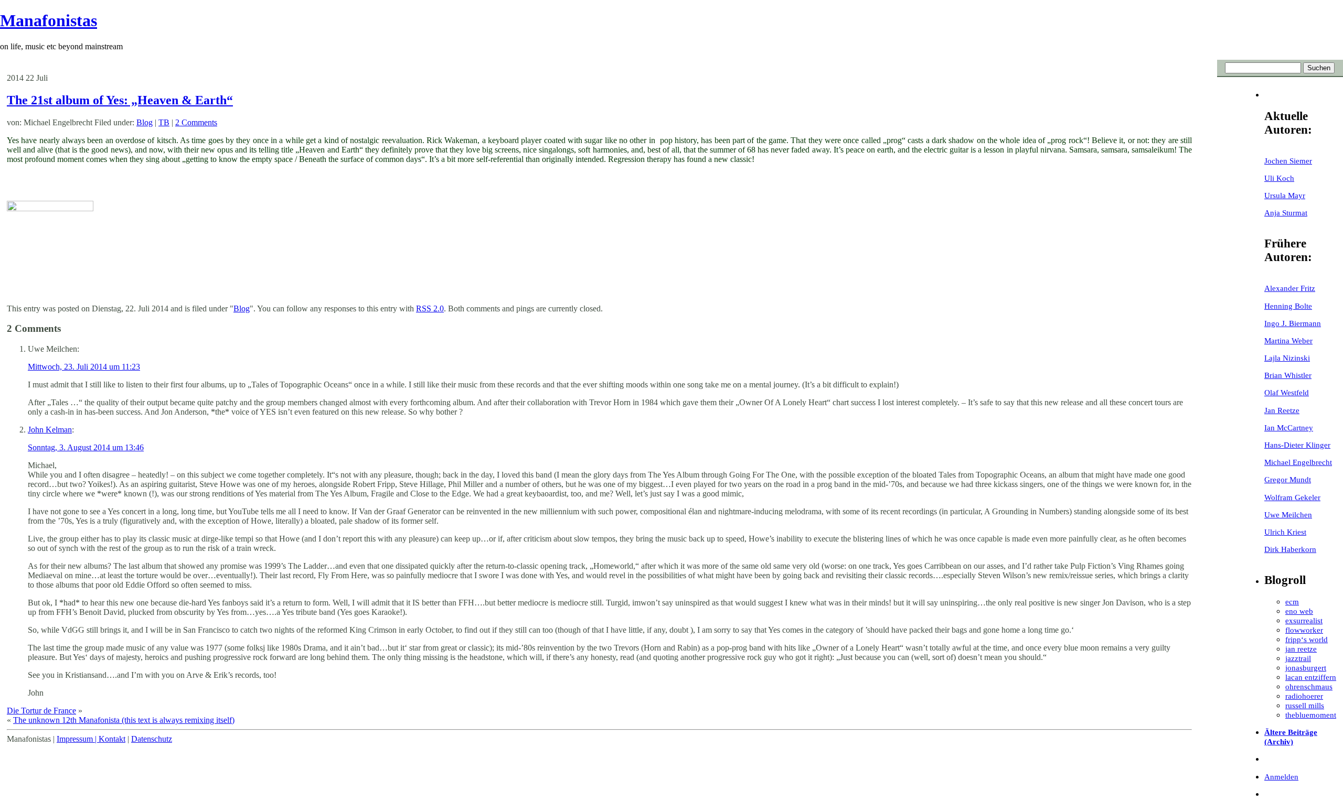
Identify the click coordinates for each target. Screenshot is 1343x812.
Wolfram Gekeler (1292, 497)
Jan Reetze (1281, 410)
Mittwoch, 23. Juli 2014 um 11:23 (84, 366)
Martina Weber (1288, 340)
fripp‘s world (1306, 639)
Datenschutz (151, 738)
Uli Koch (1279, 178)
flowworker (1304, 629)
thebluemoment (1310, 714)
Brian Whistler (1288, 375)
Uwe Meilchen (1288, 514)
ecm (1292, 601)
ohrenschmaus (1309, 686)
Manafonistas (48, 20)
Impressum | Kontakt (91, 738)
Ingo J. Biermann (1292, 323)
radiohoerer (1304, 695)
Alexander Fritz (1289, 288)
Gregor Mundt (1287, 479)
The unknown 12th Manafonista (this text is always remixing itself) (124, 720)
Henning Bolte (1288, 305)
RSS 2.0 (430, 308)
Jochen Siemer (1288, 160)
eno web (1299, 611)
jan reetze (1301, 648)
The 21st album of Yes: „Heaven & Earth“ (120, 100)
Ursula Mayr (1284, 195)
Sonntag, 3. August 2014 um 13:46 (86, 447)
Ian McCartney (1288, 427)
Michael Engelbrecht (1298, 462)
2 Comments (196, 122)
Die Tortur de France (41, 710)
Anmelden (1281, 776)
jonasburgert (1305, 667)
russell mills (1304, 705)
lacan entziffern (1310, 677)
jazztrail (1298, 658)
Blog (144, 122)
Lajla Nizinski (1287, 357)
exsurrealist (1304, 620)
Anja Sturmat (1285, 212)
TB (163, 122)
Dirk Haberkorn (1290, 549)
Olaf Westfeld (1286, 392)
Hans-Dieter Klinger (1297, 444)
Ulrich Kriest (1285, 531)
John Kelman (50, 429)
